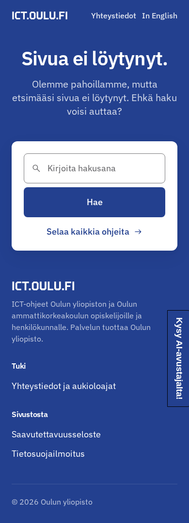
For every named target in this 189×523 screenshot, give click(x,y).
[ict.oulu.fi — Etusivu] (41, 15)
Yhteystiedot (113, 15)
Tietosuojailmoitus (48, 453)
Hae (95, 202)
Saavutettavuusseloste (56, 434)
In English (159, 15)
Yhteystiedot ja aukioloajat (64, 385)
